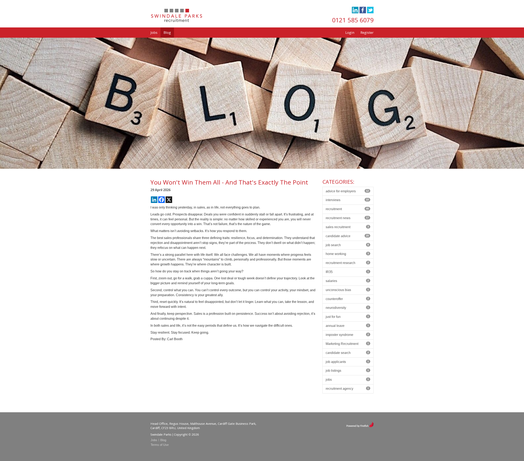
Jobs (153, 32)
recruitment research (347, 263)
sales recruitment (347, 227)
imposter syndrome (347, 334)
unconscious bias (347, 290)
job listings (347, 370)
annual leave (347, 325)
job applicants (347, 362)
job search (347, 245)
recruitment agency (347, 388)
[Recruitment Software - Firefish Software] (360, 424)
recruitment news (347, 218)
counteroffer (347, 299)
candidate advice (347, 236)
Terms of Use (160, 444)
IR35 (347, 272)
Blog (167, 32)
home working (347, 254)
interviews (347, 200)
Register (367, 32)
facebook (362, 10)
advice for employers (347, 191)
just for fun (347, 316)
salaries (347, 281)
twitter (370, 10)
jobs (347, 379)
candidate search (347, 353)
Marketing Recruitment (347, 343)
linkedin (355, 10)
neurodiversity (347, 307)
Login (349, 32)
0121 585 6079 (353, 20)
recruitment (347, 209)
